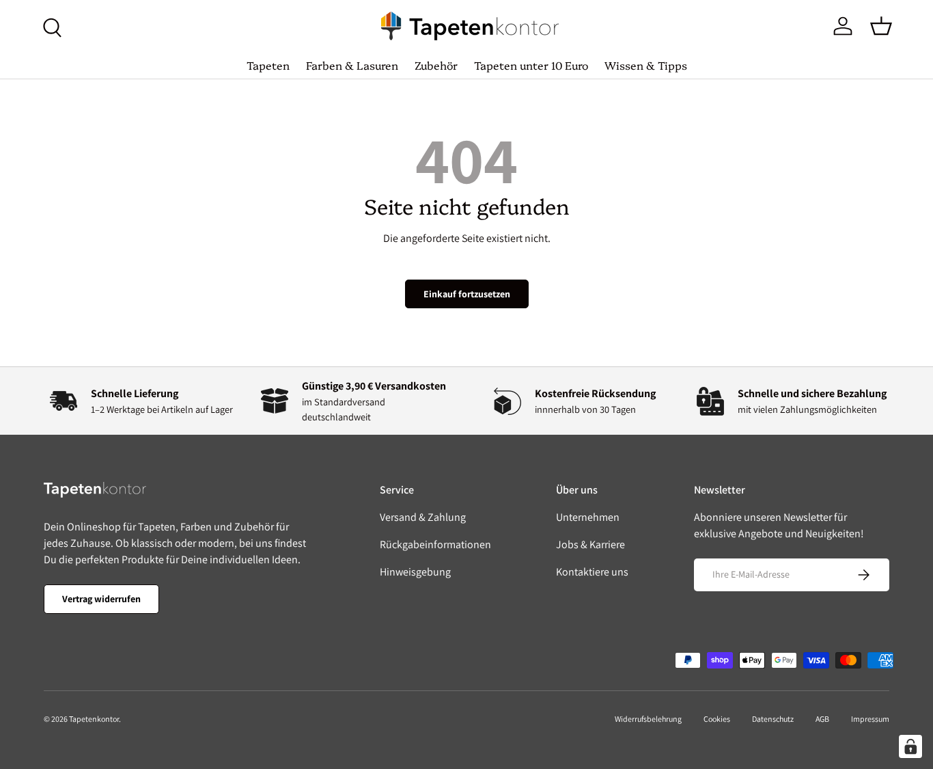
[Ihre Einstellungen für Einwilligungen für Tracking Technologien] (910, 746)
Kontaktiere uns (592, 572)
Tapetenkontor (94, 719)
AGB (822, 719)
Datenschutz (773, 719)
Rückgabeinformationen (435, 544)
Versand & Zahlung (423, 517)
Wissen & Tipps (645, 64)
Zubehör (436, 64)
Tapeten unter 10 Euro (531, 64)
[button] (881, 26)
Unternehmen (587, 517)
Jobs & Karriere (590, 544)
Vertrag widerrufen (101, 599)
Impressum (870, 719)
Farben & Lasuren (352, 64)
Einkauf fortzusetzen (466, 294)
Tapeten (268, 64)
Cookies (717, 719)
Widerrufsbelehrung (648, 719)
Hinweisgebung (415, 572)
